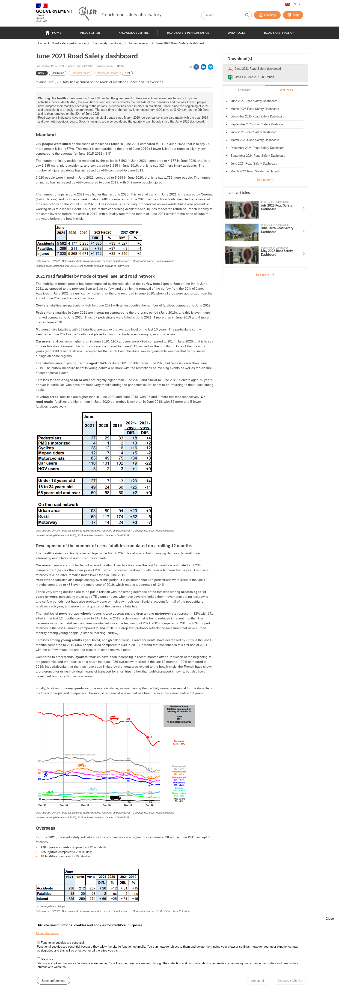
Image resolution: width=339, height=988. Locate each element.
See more (262, 274)
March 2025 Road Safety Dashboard (255, 140)
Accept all (258, 981)
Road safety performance (188, 33)
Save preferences (53, 980)
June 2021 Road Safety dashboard (180, 43)
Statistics (47, 959)
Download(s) (239, 59)
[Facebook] (196, 67)
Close (330, 918)
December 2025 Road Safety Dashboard (257, 116)
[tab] (244, 90)
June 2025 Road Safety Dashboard (254, 132)
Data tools (236, 33)
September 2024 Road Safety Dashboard (258, 155)
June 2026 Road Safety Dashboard (254, 101)
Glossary (270, 15)
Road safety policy (279, 33)
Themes (244, 90)
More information (47, 933)
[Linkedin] (203, 67)
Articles (286, 90)
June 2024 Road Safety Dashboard (254, 163)
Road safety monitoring (107, 43)
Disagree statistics (289, 980)
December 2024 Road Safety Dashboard (257, 148)
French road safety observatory (131, 15)
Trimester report (139, 43)
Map (296, 15)
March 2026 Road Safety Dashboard (255, 109)
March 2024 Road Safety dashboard (255, 171)
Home (56, 33)
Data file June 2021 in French (254, 77)
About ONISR (90, 33)
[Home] (54, 13)
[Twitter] (210, 67)
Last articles (238, 193)
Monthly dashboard (107, 73)
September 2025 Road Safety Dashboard (258, 124)
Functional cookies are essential (62, 943)
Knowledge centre (134, 33)
